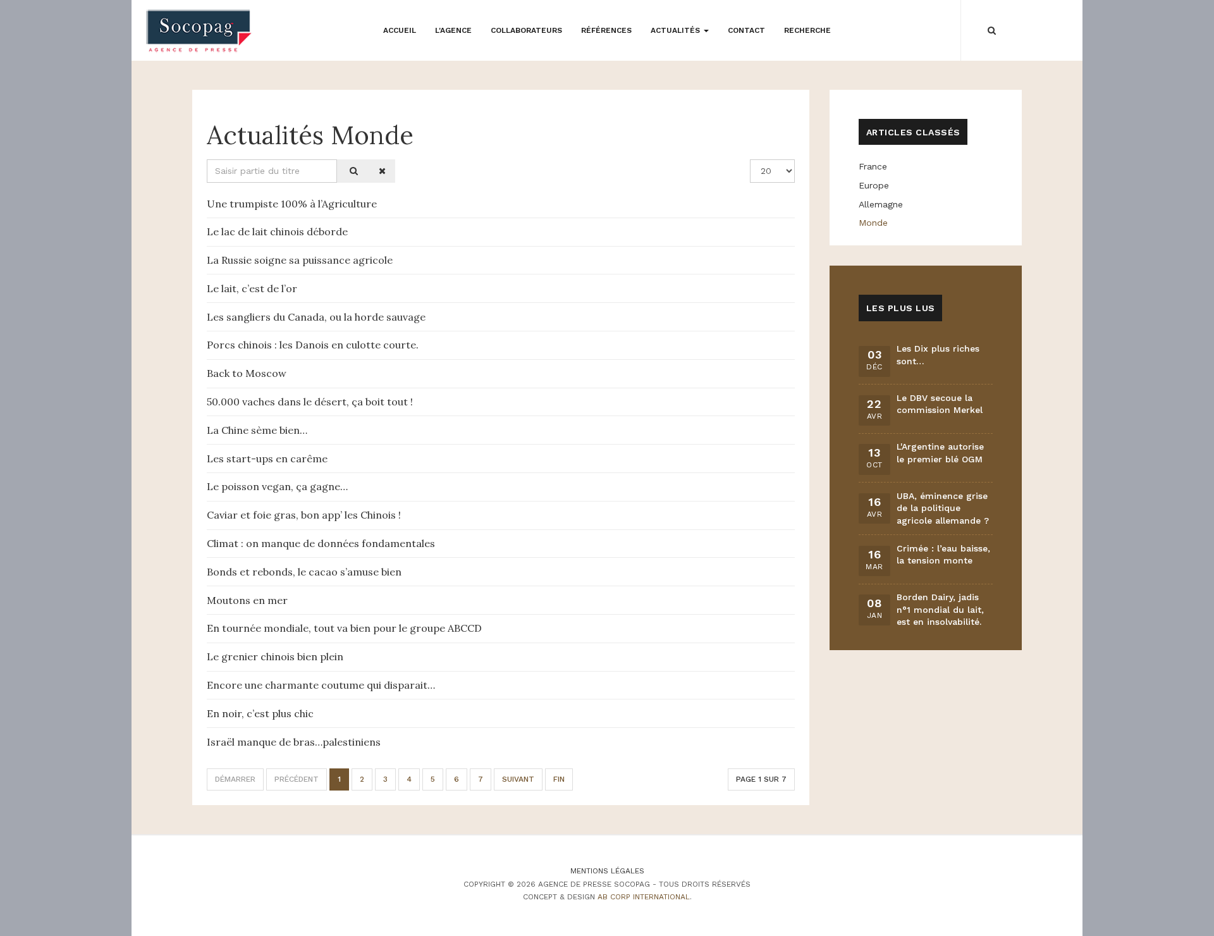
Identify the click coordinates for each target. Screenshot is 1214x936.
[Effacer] (380, 171)
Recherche (807, 30)
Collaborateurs (526, 30)
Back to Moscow (246, 373)
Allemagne (881, 204)
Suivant (518, 779)
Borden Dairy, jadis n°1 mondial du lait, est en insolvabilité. (940, 609)
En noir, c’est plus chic (260, 713)
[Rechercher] (352, 171)
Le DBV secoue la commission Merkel (940, 404)
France (873, 166)
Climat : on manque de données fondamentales (321, 543)
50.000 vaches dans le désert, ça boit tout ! (310, 401)
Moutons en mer (247, 600)
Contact (746, 30)
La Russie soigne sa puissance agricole (300, 260)
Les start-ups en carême (267, 458)
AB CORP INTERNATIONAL (644, 896)
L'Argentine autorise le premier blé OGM (940, 452)
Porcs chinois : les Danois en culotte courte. (313, 344)
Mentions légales (607, 870)
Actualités (676, 30)
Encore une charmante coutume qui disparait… (321, 685)
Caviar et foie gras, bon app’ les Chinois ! (304, 514)
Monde (873, 223)
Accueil (399, 30)
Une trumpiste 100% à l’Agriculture (292, 203)
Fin (559, 779)
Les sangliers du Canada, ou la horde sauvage (316, 317)
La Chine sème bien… (257, 430)
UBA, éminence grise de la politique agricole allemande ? (943, 508)
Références (606, 30)
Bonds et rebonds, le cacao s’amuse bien (304, 571)
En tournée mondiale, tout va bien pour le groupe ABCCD (344, 628)
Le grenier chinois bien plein (275, 656)
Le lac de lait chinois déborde (277, 231)
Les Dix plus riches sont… (938, 354)
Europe (874, 185)
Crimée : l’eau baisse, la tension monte (943, 554)
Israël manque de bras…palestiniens (294, 742)
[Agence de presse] (199, 30)
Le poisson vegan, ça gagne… (277, 486)
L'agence (453, 30)
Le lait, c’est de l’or (252, 288)
